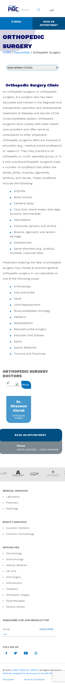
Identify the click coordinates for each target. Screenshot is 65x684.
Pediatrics (12, 588)
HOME (7, 52)
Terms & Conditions (34, 679)
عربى (51, 10)
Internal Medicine (16, 565)
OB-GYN (11, 571)
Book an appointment (30, 435)
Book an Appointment (49, 23)
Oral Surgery (13, 577)
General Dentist (15, 606)
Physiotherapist (15, 600)
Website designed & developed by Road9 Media (29, 673)
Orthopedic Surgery (18, 594)
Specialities (22, 52)
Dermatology (14, 553)
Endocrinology (14, 559)
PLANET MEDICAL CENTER (24, 670)
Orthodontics (14, 583)
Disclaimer (8, 679)
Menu (22, 21)
